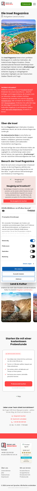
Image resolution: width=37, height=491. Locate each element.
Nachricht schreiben (19, 419)
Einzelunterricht (25, 475)
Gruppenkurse (24, 473)
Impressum (5, 477)
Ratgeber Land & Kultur (24, 290)
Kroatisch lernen (26, 90)
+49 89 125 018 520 (19, 422)
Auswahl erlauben (18, 274)
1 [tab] (17, 324)
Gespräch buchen (20, 416)
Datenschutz (5, 475)
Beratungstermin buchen (18, 201)
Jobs (2, 473)
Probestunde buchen (18, 384)
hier (34, 103)
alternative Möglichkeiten (14, 109)
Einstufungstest (10, 103)
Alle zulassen (19, 269)
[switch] (32, 246)
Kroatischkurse (25, 471)
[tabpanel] (18, 307)
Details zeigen (27, 263)
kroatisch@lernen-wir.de (9, 455)
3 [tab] (21, 324)
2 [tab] (19, 324)
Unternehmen (5, 471)
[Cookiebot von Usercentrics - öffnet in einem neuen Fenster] (27, 211)
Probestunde (24, 477)
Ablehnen (18, 279)
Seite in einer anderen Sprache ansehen (18, 487)
